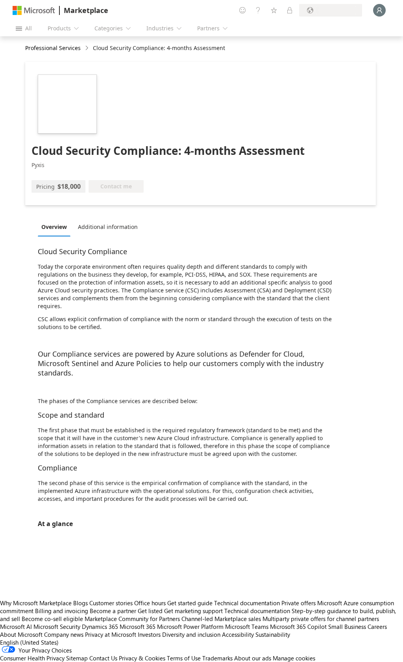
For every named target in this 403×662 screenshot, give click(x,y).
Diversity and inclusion (191, 634)
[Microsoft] (34, 10)
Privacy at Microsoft (110, 634)
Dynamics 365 (100, 626)
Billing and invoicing (61, 611)
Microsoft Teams (246, 626)
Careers (377, 626)
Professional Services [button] (53, 48)
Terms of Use (184, 658)
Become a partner (113, 611)
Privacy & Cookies (142, 658)
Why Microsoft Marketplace (36, 603)
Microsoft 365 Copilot (298, 626)
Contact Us (103, 658)
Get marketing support (193, 611)
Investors (149, 634)
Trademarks (217, 658)
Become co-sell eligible (52, 619)
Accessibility (238, 634)
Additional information (108, 227)
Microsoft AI (16, 626)
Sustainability (272, 634)
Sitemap (77, 658)
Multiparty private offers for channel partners (321, 619)
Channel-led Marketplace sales (221, 619)
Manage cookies (294, 658)
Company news (63, 634)
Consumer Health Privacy (32, 658)
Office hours (150, 603)
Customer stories (111, 603)
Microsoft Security (56, 626)
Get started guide (190, 603)
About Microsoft (21, 634)
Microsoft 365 (137, 626)
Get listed (150, 611)
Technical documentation (247, 603)
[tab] (56, 226)
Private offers (298, 603)
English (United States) (29, 642)
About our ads (252, 658)
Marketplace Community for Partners (132, 619)
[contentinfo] (88, 48)
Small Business (347, 626)
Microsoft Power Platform (190, 626)
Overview (54, 227)
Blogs (80, 603)
